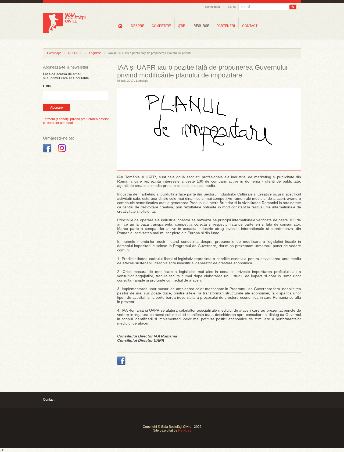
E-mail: (48, 86)
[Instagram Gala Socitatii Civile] (62, 152)
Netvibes (184, 430)
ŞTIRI (182, 26)
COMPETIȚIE (161, 26)
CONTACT (249, 26)
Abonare (56, 107)
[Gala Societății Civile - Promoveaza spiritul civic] (64, 32)
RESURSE (201, 26)
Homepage (54, 53)
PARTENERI (226, 26)
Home (120, 26)
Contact (48, 399)
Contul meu (212, 6)
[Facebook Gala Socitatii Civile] (47, 152)
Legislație (95, 53)
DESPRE (137, 26)
